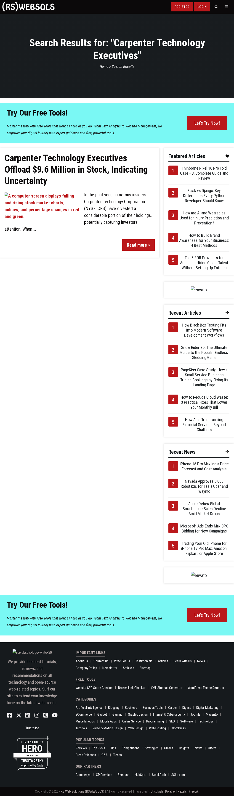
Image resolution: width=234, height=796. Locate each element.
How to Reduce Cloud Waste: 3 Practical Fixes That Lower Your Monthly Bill (204, 402)
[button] (216, 6)
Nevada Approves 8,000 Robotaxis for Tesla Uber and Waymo (204, 486)
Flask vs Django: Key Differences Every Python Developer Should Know (204, 195)
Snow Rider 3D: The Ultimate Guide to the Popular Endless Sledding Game (204, 352)
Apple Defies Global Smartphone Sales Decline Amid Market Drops (204, 508)
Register (182, 7)
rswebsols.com (32, 755)
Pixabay (170, 791)
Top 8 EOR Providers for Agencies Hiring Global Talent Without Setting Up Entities (204, 262)
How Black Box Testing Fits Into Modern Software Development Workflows (204, 330)
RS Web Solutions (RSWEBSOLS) (82, 791)
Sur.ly (40, 765)
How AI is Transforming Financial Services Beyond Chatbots (204, 424)
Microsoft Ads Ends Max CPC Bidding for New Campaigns (204, 528)
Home (104, 66)
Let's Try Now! (207, 123)
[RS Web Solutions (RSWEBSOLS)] (28, 7)
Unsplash (157, 791)
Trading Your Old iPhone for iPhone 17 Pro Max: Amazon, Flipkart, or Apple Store (204, 548)
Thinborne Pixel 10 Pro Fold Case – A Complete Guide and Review (204, 173)
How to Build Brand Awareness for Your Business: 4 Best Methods (204, 240)
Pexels (182, 791)
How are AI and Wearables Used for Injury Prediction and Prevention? (204, 218)
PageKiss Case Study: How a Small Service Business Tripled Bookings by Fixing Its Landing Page (204, 377)
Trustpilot (32, 728)
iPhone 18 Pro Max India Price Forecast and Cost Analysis (204, 466)
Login (202, 7)
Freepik (194, 791)
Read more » (138, 245)
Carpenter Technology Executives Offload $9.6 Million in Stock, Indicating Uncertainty (76, 169)
